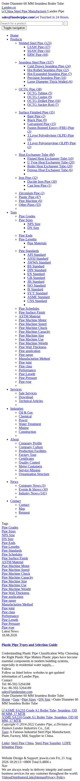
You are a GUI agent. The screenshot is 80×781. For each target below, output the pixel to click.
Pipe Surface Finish (32, 312)
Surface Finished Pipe (37, 112)
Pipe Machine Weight (33, 343)
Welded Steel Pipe (35, 43)
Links (5, 743)
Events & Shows (33, 489)
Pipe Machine (30, 201)
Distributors (19, 777)
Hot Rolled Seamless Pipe (48, 70)
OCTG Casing (39, 97)
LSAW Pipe (38, 47)
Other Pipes (30, 204)
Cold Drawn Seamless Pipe (49, 66)
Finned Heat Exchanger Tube (50, 158)
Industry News (33, 493)
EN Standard (36, 274)
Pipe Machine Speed (33, 324)
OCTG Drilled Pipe (43, 101)
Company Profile (30, 443)
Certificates (26, 458)
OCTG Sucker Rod (42, 104)
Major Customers (30, 466)
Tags (16, 699)
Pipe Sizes (26, 220)
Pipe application (29, 351)
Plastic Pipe (30, 197)
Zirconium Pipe (31, 193)
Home (6, 699)
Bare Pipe (36, 116)
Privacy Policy (55, 777)
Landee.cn (9, 7)
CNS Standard (37, 301)
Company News (32, 485)
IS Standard (35, 289)
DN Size (33, 228)
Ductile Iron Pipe (42, 181)
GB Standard (36, 278)
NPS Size (33, 224)
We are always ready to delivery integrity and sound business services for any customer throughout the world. (40, 771)
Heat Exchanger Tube (37, 154)
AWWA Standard (39, 262)
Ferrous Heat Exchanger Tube (50, 170)
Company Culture (31, 447)
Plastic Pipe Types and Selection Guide (29, 645)
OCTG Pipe (30, 89)
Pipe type (25, 381)
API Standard (36, 254)
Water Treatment (30, 424)
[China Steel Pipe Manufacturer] (24, 11)
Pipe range (26, 355)
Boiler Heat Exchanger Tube (49, 166)
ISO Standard (36, 285)
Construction (27, 431)
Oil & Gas (26, 412)
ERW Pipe (37, 54)
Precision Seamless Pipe (46, 78)
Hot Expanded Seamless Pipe (49, 74)
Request (24, 512)
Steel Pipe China (22, 743)
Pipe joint (25, 362)
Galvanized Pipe (41, 124)
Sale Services (28, 393)
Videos (6, 777)
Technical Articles (31, 401)
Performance (27, 370)
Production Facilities (32, 451)
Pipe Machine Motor (33, 320)
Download (26, 397)
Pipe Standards (29, 251)
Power (23, 420)
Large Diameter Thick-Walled (49, 81)
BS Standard (35, 266)
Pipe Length (27, 374)
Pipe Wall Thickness (32, 347)
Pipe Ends (25, 235)
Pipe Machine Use (31, 339)
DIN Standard (36, 270)
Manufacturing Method (34, 358)
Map (22, 508)
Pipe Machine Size (31, 335)
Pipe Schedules (29, 308)
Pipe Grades (27, 216)
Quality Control (29, 462)
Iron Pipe (28, 178)
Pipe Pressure (28, 378)
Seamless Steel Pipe (36, 62)
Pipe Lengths (27, 239)
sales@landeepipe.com (17, 692)
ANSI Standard (37, 258)
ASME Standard (38, 297)
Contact (24, 505)
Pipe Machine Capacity (34, 331)
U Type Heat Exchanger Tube (50, 162)
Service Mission (29, 470)
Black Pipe (37, 120)
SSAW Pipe (38, 51)
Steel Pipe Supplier (48, 743)
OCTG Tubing (39, 93)
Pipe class (25, 366)
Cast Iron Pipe (39, 185)
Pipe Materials (37, 243)
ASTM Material (29, 316)
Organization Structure (34, 474)
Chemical (25, 416)
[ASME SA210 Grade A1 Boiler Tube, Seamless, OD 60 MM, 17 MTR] (40, 714)
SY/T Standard (37, 293)
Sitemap (40, 777)
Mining (24, 428)
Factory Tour (27, 455)
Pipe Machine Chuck (33, 328)
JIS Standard (35, 281)
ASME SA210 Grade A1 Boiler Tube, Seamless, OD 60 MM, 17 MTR (40, 718)
